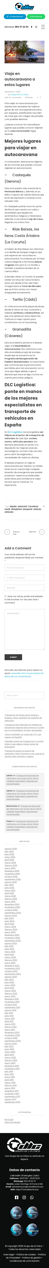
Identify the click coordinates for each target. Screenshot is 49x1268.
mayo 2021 (10, 1018)
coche (7, 509)
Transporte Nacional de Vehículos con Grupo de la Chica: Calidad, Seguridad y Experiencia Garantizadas (22, 779)
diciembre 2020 (12, 1032)
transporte (27, 509)
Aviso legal (8, 1254)
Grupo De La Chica (19, 94)
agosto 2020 (11, 1043)
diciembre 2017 (12, 1091)
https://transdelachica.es (27, 1189)
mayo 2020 (10, 1052)
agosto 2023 (11, 943)
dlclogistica (16, 509)
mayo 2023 (10, 951)
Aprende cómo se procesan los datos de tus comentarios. (24, 675)
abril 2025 (9, 893)
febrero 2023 (11, 960)
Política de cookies (26, 1254)
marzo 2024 (10, 926)
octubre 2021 (11, 1004)
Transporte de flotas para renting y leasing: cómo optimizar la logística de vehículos (23, 718)
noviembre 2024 (12, 907)
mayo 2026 (10, 857)
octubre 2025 (11, 876)
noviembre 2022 (12, 968)
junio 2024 (9, 921)
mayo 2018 (10, 1077)
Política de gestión (31, 1257)
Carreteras (33, 506)
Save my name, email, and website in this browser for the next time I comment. (24, 599)
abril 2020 (9, 1054)
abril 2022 (9, 988)
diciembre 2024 (12, 904)
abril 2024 (9, 924)
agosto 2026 (11, 848)
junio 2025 (9, 887)
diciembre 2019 (12, 1066)
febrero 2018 (11, 1085)
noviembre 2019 (12, 1068)
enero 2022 (10, 996)
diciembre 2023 (12, 935)
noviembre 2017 (12, 1093)
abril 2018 (9, 1080)
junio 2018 (9, 1074)
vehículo (37, 509)
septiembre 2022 (13, 974)
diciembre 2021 (12, 999)
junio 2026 (9, 854)
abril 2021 (9, 1021)
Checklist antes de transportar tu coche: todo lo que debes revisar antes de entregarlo (24, 744)
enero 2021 (10, 1029)
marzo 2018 (10, 1082)
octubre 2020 (11, 1038)
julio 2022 (9, 979)
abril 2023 (9, 954)
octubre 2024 (11, 910)
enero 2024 (10, 932)
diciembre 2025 (12, 871)
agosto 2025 (11, 882)
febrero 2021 (11, 1027)
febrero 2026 (11, 865)
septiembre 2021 (12, 1007)
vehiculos (9, 511)
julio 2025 (9, 885)
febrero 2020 (11, 1060)
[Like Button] (37, 97)
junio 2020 (9, 1049)
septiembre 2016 (12, 1102)
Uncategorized (12, 1122)
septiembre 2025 (13, 879)
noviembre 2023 (12, 938)
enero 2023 (10, 963)
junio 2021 (9, 1015)
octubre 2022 (11, 971)
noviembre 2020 (12, 1035)
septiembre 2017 (12, 1096)
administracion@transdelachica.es (27, 1186)
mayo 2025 (10, 890)
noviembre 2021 (12, 1002)
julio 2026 (9, 851)
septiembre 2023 (13, 940)
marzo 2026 (10, 862)
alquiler (13, 506)
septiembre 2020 (13, 1041)
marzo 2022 (10, 990)
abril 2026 (9, 860)
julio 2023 (9, 946)
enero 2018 (10, 1088)
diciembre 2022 (12, 965)
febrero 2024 (11, 929)
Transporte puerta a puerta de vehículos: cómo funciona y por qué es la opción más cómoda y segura (24, 754)
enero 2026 (10, 868)
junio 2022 (9, 982)
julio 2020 (9, 1046)
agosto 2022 (11, 976)
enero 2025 (10, 901)
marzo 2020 (10, 1057)
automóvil (22, 506)
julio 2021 (9, 1013)
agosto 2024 (11, 915)
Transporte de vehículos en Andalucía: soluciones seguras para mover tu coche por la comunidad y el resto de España (24, 727)
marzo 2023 (10, 957)
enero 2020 (10, 1063)
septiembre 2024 (13, 912)
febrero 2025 (11, 899)
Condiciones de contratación (24, 1260)
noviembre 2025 (12, 873)
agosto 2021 (10, 1010)
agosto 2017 (10, 1099)
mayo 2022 (10, 985)
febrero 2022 (11, 993)
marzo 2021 (10, 1024)
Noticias (29, 97)
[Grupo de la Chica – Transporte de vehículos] (24, 6)
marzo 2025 (10, 896)
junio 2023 (9, 949)
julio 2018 (9, 1071)
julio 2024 (9, 918)
